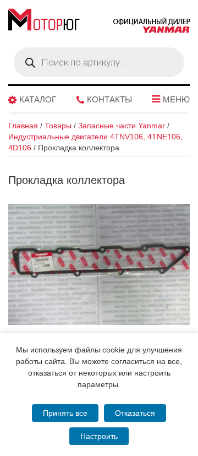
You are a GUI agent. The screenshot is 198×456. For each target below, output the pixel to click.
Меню (176, 99)
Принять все (65, 413)
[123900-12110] (99, 264)
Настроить (99, 436)
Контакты (109, 99)
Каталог (37, 99)
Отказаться (135, 413)
